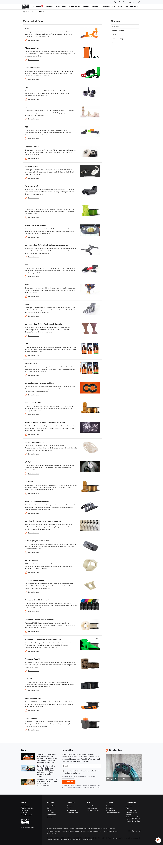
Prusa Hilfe (90, 806)
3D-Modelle (51, 806)
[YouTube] (140, 831)
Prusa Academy (92, 808)
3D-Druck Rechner (93, 810)
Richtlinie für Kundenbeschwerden (91, 831)
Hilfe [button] (113, 6)
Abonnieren (68, 782)
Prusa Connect (111, 810)
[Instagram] (132, 831)
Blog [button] (126, 6)
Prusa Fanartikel (26, 815)
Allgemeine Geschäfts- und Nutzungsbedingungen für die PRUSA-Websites (92, 828)
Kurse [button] (120, 6)
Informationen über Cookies (70, 831)
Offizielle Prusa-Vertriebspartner (131, 811)
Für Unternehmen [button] (74, 6)
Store (49, 808)
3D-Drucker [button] (38, 6)
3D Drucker (25, 806)
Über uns (129, 806)
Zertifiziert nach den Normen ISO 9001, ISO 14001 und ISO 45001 (133, 819)
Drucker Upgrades (27, 808)
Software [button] (86, 6)
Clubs (49, 810)
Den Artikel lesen (33, 40)
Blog (127, 808)
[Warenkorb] (139, 1)
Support (30, 12)
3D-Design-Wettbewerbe (51, 814)
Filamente (24, 810)
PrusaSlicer (110, 806)
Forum (69, 808)
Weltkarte (70, 806)
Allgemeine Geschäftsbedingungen (57, 828)
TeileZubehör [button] (61, 6)
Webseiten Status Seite (111, 831)
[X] (136, 831)
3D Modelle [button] (95, 6)
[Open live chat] (158, 840)
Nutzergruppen (72, 810)
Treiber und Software (113, 812)
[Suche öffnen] (115, 1)
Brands (49, 817)
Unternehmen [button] (134, 6)
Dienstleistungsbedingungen (92, 787)
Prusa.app (109, 808)
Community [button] (106, 6)
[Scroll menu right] (140, 6)
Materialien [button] (49, 6)
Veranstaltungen (72, 812)
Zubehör (24, 812)
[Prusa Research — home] (26, 6)
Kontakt (128, 814)
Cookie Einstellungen (53, 834)
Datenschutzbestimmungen (75, 787)
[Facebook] (129, 831)
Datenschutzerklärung (53, 831)
